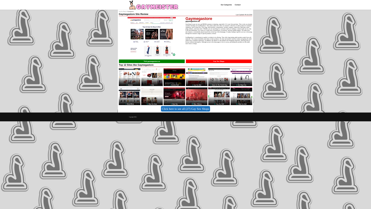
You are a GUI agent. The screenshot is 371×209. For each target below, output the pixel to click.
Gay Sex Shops (122, 11)
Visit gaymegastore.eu (152, 61)
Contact (238, 5)
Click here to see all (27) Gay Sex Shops (185, 108)
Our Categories (226, 5)
